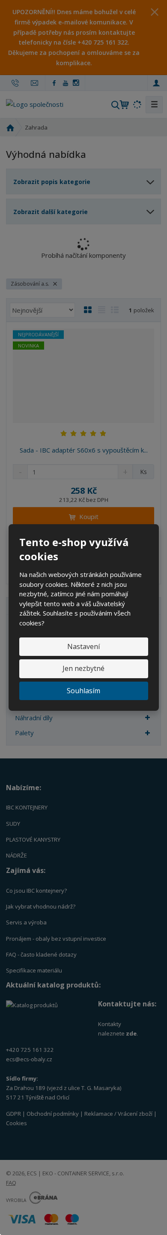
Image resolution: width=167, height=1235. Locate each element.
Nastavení (83, 646)
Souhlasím (83, 690)
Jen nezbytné (83, 668)
